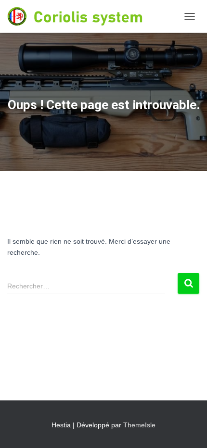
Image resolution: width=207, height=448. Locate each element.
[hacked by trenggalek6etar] (93, 16)
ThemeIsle (139, 425)
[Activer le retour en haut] (188, 429)
